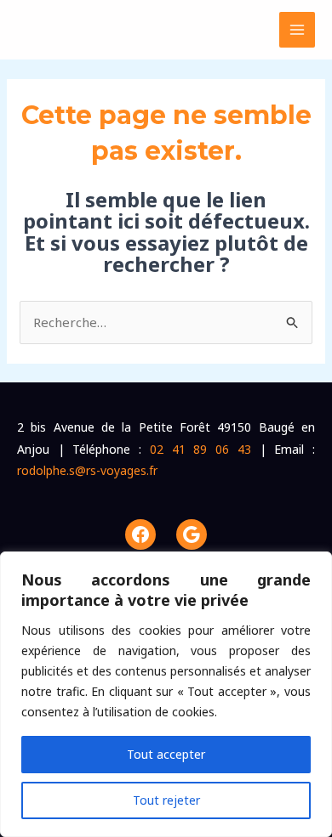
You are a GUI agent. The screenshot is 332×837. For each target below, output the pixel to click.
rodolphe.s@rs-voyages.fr (87, 470)
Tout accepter (166, 754)
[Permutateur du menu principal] (297, 30)
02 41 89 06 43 (200, 449)
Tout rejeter (166, 800)
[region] (166, 694)
